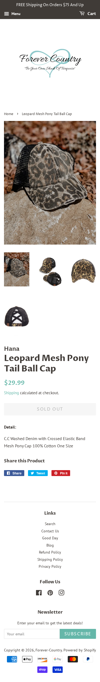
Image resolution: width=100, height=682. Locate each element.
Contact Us (50, 531)
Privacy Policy (50, 566)
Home (8, 114)
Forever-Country (48, 650)
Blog (50, 545)
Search (50, 523)
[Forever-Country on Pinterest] (50, 593)
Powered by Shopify (79, 650)
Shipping (11, 392)
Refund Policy (50, 552)
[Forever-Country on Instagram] (61, 593)
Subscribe (77, 634)
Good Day (50, 538)
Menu (15, 13)
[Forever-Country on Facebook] (39, 593)
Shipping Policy (50, 559)
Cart (91, 13)
